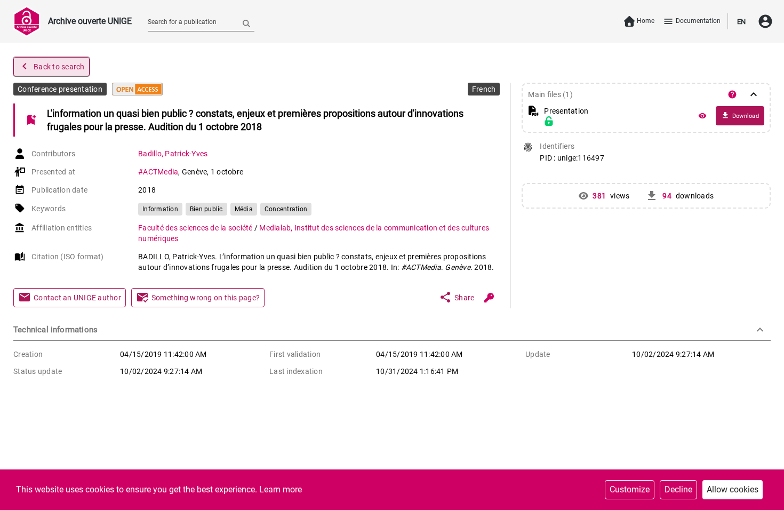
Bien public (206, 209)
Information (160, 209)
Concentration (286, 209)
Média (244, 209)
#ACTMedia (158, 172)
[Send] (246, 23)
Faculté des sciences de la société (196, 228)
